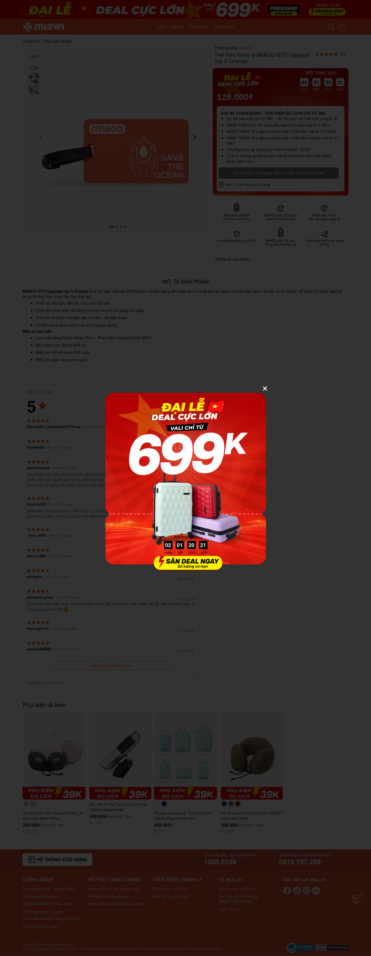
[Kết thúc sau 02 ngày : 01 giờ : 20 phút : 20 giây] (185, 567)
